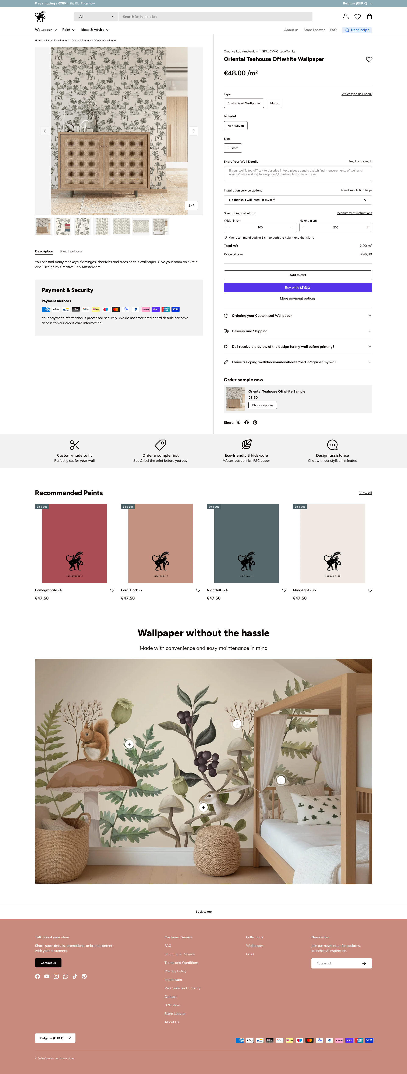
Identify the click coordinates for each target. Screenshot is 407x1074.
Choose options (262, 405)
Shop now (83, 3)
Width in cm (232, 220)
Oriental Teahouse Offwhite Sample (276, 391)
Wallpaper (43, 29)
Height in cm (308, 220)
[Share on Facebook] (246, 422)
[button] (369, 16)
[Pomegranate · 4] (74, 543)
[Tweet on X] (238, 422)
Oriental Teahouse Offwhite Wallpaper (94, 40)
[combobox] (193, 16)
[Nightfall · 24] (246, 543)
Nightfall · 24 (217, 590)
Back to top (203, 912)
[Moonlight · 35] (332, 543)
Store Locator (314, 30)
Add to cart (298, 275)
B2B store (172, 1005)
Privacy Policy (175, 971)
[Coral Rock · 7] (160, 543)
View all (365, 493)
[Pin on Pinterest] (255, 422)
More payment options (298, 298)
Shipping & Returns (179, 954)
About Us (171, 1022)
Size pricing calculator (240, 213)
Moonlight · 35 (304, 590)
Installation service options (243, 190)
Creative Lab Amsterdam (241, 51)
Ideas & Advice (93, 29)
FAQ (333, 30)
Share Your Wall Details (241, 161)
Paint (66, 29)
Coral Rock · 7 (132, 590)
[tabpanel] (119, 264)
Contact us (48, 963)
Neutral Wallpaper (57, 40)
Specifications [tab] (71, 251)
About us (291, 30)
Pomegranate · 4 (48, 590)
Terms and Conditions (181, 962)
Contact (170, 996)
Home (38, 40)
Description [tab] (44, 251)
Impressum (173, 979)
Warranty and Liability (182, 988)
